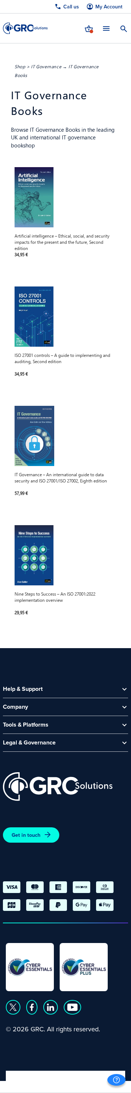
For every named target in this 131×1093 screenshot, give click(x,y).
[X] (13, 1007)
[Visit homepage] (25, 28)
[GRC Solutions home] (57, 786)
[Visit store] (88, 28)
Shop (20, 66)
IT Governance (46, 66)
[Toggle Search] (123, 28)
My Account (108, 6)
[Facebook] (31, 1007)
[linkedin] (50, 1007)
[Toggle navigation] (106, 28)
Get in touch (26, 835)
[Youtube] (72, 1007)
